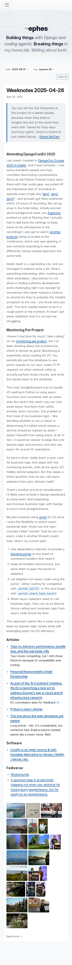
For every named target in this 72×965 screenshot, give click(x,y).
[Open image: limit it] (33, 811)
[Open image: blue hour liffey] (38, 858)
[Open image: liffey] (38, 905)
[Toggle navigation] (7, 4)
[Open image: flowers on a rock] (16, 921)
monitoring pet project (31, 341)
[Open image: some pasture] (38, 842)
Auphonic (54, 213)
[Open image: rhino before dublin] (33, 826)
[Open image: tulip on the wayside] (43, 826)
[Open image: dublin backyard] (16, 905)
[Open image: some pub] (30, 890)
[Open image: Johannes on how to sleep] (55, 842)
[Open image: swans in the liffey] (15, 890)
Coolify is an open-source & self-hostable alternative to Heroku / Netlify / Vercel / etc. (37, 754)
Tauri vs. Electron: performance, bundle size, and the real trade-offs (38, 649)
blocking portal (21, 554)
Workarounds (20, 774)
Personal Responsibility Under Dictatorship (31, 674)
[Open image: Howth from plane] (15, 811)
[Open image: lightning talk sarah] (40, 890)
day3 (9, 198)
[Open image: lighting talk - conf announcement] (37, 874)
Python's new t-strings (26, 709)
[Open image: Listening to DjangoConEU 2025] (16, 842)
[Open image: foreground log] (16, 874)
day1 (46, 194)
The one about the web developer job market (37, 718)
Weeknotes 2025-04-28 (35, 90)
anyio (42, 517)
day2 (54, 194)
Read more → (14, 936)
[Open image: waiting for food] (51, 811)
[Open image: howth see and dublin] (16, 858)
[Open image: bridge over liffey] (16, 826)
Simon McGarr (49, 137)
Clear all (62, 76)
